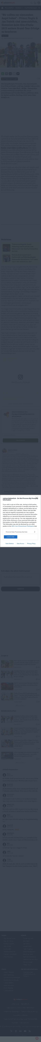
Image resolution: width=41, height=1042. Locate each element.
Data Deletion (10, 543)
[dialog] (20, 521)
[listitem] (20, 532)
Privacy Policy (31, 543)
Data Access (20, 543)
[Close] (37, 498)
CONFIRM (10, 537)
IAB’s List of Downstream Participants (23, 526)
